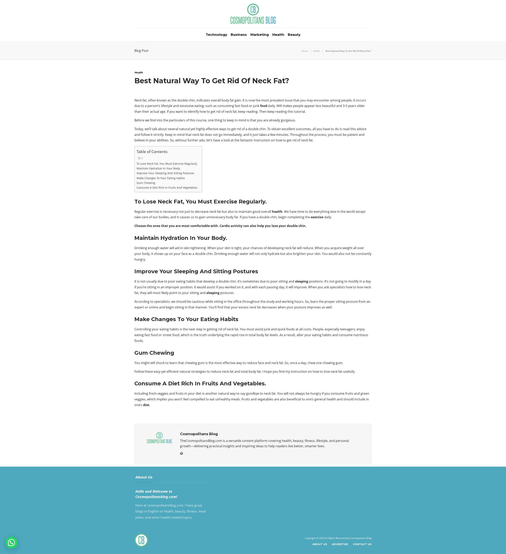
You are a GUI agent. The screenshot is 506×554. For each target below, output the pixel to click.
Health (278, 35)
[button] (11, 542)
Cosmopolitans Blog (361, 538)
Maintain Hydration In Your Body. (159, 168)
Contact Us (362, 544)
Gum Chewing (146, 183)
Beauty (294, 35)
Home (305, 50)
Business (239, 35)
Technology (216, 35)
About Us (319, 544)
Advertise (340, 544)
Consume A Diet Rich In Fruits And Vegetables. (167, 187)
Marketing (259, 35)
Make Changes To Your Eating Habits (161, 178)
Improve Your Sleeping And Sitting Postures (165, 173)
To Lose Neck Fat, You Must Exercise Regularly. (167, 163)
